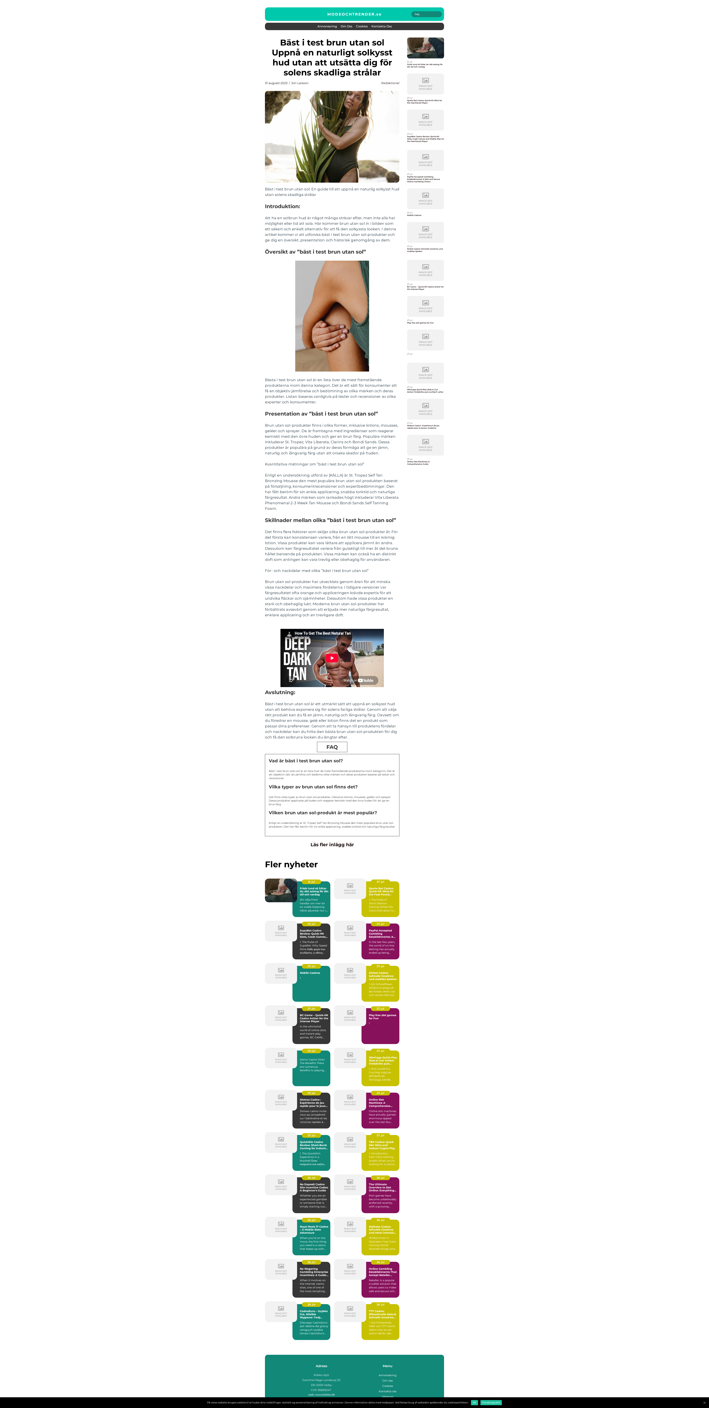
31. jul (311, 881)
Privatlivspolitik (491, 1402)
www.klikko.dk (325, 1394)
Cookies (362, 26)
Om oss (346, 26)
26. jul (311, 1177)
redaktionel (390, 83)
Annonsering (327, 26)
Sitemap (387, 1396)
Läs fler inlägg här (332, 844)
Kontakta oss (381, 26)
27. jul (380, 881)
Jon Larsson (300, 83)
